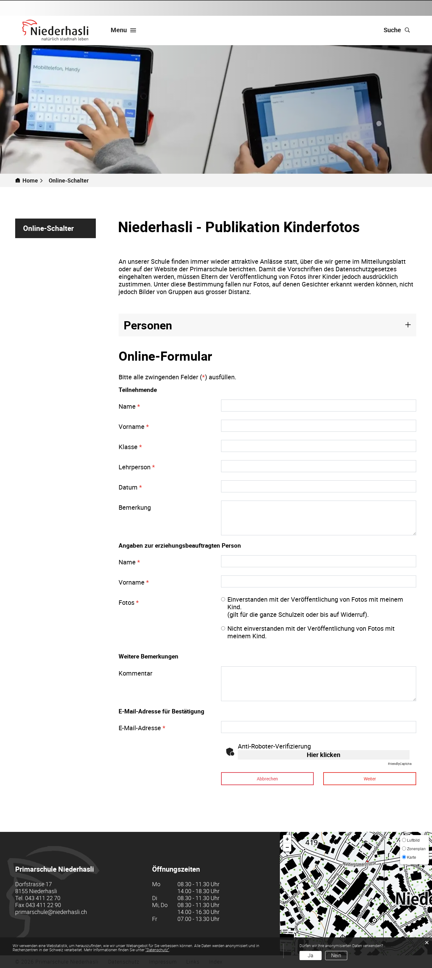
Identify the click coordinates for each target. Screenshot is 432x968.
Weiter (370, 779)
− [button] (287, 847)
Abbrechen (267, 779)
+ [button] (287, 839)
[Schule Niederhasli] (55, 30)
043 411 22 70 (42, 898)
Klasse (130, 446)
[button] (71, 180)
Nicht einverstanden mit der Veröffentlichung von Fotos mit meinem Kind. (311, 632)
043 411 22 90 (43, 905)
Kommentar (135, 673)
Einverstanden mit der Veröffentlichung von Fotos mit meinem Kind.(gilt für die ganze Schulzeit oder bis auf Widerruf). (315, 607)
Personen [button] (148, 325)
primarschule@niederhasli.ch (51, 912)
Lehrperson (137, 467)
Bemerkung (135, 507)
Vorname (134, 426)
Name (129, 406)
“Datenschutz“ (157, 949)
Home (30, 180)
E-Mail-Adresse (142, 728)
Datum (130, 487)
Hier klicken (323, 754)
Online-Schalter (59, 228)
